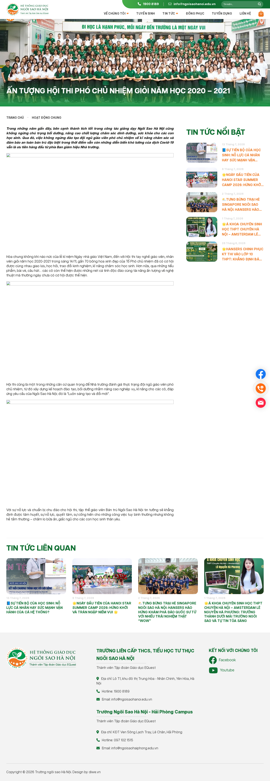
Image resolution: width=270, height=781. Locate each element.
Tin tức (168, 13)
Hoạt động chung (46, 117)
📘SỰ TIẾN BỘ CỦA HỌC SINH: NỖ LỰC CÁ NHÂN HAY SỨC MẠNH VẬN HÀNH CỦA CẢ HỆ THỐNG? (241, 155)
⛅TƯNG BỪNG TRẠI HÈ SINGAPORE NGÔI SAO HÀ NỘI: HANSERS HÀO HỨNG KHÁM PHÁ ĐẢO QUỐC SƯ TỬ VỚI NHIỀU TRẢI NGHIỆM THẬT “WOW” (241, 205)
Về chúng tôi (115, 13)
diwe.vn (95, 772)
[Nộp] (259, 4)
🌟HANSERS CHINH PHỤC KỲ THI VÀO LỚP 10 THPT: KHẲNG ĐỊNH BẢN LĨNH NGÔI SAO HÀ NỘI (242, 255)
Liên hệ (245, 13)
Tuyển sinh (145, 13)
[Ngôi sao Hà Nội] (27, 9)
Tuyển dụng (222, 13)
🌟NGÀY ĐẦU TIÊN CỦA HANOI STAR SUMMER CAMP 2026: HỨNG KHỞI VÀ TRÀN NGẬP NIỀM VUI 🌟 (242, 180)
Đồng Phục (195, 13)
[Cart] (261, 14)
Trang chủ (15, 117)
